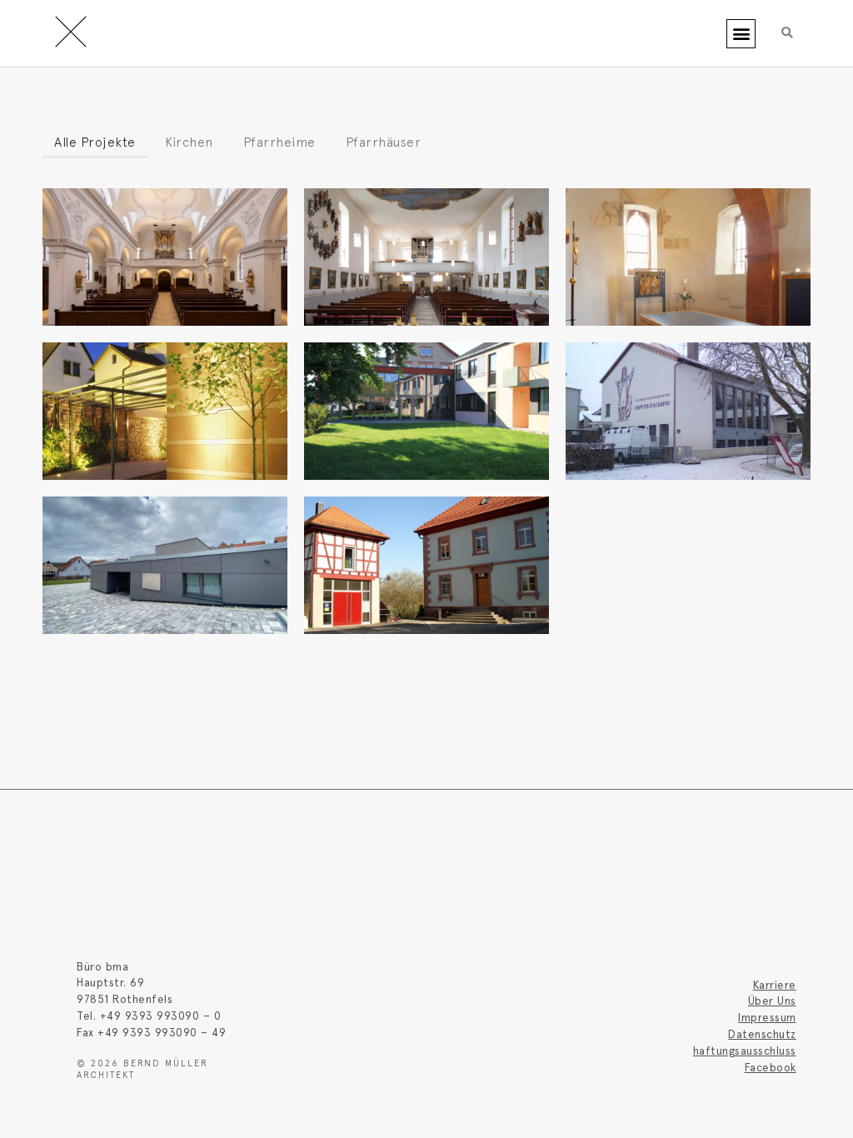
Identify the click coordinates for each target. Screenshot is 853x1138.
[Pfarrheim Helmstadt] (164, 565)
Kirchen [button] (189, 141)
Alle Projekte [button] (95, 141)
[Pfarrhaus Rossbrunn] (426, 565)
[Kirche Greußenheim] (426, 257)
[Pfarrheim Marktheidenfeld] (688, 411)
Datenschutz (762, 1034)
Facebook (770, 1067)
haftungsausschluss (744, 1050)
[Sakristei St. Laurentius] (688, 257)
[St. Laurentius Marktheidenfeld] (164, 257)
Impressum (767, 1017)
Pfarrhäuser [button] (384, 141)
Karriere (774, 984)
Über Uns (772, 1000)
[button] (741, 33)
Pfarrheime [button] (279, 141)
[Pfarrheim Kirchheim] (426, 411)
